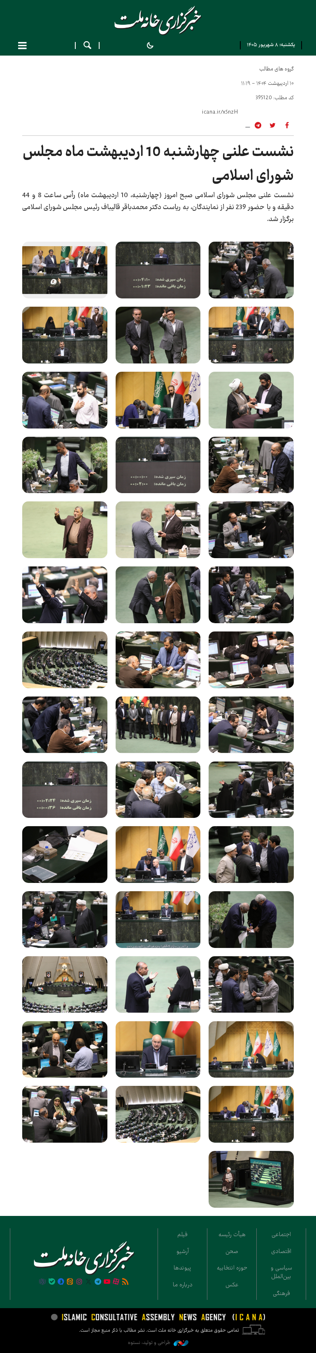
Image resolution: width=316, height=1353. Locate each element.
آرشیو (183, 1251)
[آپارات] (116, 1282)
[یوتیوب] (107, 1282)
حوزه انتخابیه (232, 1268)
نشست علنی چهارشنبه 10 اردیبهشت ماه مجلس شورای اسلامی (158, 164)
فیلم (182, 1234)
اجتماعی (281, 1234)
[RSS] (125, 1282)
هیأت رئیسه (232, 1234)
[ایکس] (88, 1282)
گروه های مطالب (276, 68)
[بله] (51, 1282)
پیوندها (182, 1268)
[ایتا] (69, 1282)
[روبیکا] (42, 1282)
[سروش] (60, 1282)
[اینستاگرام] (79, 1282)
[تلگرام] (97, 1282)
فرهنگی (281, 1293)
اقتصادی (281, 1251)
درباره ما (183, 1284)
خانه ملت (158, 20)
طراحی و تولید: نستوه (150, 1342)
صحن (231, 1251)
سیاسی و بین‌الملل (281, 1272)
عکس (232, 1284)
